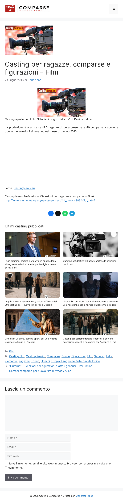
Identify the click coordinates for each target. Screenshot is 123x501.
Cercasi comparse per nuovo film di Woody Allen (40, 371)
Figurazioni (78, 356)
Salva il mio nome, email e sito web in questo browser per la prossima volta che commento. (59, 465)
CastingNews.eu (24, 188)
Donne (66, 356)
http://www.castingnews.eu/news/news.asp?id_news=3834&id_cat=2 (50, 200)
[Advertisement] (61, 160)
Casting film (16, 356)
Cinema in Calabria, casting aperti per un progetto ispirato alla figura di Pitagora (31, 340)
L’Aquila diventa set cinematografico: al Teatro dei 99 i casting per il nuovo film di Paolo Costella (31, 303)
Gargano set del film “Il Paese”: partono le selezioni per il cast (89, 263)
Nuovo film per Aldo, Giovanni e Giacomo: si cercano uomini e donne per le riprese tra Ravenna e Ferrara (90, 303)
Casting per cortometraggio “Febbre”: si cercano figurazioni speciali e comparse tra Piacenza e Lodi (89, 340)
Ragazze (24, 361)
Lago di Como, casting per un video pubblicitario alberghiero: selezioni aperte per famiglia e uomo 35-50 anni (30, 264)
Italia (109, 356)
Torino (35, 361)
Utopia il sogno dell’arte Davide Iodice (75, 361)
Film (11, 351)
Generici (99, 356)
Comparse (53, 356)
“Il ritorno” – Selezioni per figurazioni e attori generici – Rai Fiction (50, 366)
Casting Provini (35, 356)
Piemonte (11, 361)
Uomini (45, 361)
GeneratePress (84, 495)
